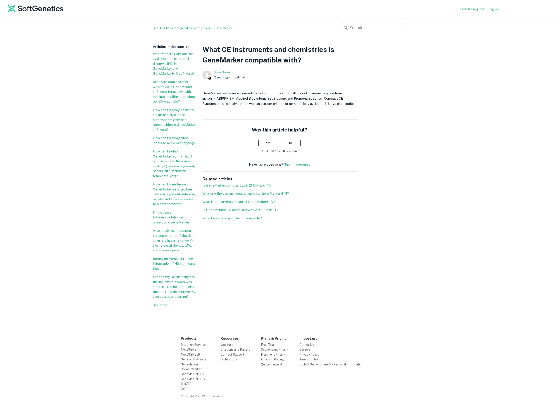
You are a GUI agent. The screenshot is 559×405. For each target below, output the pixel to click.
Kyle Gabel (222, 72)
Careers (305, 349)
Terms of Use (308, 359)
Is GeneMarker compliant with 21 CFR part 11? (237, 185)
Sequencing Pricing (274, 349)
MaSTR (186, 384)
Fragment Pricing (273, 354)
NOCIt (185, 389)
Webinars (227, 344)
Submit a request (472, 9)
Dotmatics (306, 344)
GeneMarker (224, 28)
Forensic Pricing (272, 359)
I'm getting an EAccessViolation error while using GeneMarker (171, 217)
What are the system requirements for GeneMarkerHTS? (245, 193)
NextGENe (188, 349)
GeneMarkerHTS (193, 379)
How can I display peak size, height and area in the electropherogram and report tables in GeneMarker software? (174, 120)
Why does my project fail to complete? (232, 218)
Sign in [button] (494, 9)
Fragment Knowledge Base (193, 28)
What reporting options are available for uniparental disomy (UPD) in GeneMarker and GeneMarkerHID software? (174, 63)
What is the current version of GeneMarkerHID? (238, 202)
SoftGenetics (162, 28)
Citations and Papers (235, 349)
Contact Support (232, 354)
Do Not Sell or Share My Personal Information (331, 364)
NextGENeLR (190, 354)
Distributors (229, 359)
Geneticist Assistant (195, 359)
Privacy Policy (309, 354)
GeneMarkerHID (192, 374)
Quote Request (271, 364)
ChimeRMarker (191, 369)
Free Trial (268, 344)
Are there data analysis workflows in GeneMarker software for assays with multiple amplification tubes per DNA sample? (174, 91)
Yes (268, 143)
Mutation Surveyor (194, 344)
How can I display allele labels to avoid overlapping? (174, 140)
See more (160, 305)
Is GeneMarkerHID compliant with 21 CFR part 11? (240, 210)
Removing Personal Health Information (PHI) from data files (174, 263)
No (291, 143)
